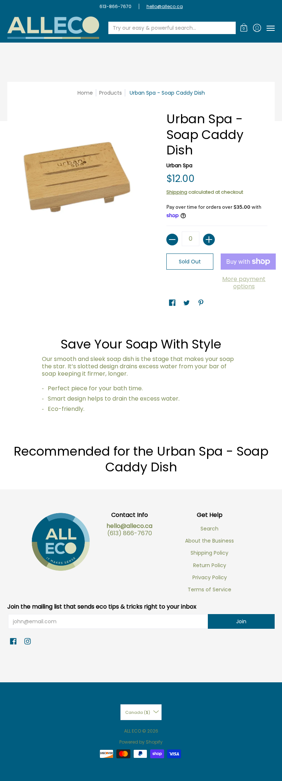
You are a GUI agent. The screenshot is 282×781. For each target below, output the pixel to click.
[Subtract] (172, 239)
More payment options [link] (243, 282)
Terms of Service (209, 589)
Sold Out (190, 261)
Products (110, 92)
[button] (244, 28)
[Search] (229, 28)
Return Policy (209, 565)
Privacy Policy (209, 577)
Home (85, 92)
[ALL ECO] (53, 28)
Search (209, 528)
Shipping (176, 192)
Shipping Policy (209, 552)
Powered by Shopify (141, 742)
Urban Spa (179, 165)
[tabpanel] (141, 370)
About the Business (209, 540)
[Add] (209, 239)
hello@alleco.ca (165, 6)
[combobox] (166, 28)
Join (241, 621)
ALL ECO (132, 731)
